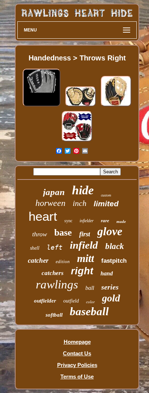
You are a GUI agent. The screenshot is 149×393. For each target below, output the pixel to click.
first (84, 234)
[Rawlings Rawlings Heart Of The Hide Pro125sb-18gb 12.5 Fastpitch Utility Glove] (41, 106)
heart (43, 216)
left (55, 247)
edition (63, 261)
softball (54, 315)
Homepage (77, 342)
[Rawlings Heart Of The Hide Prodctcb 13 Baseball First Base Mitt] (81, 106)
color (90, 302)
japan (54, 192)
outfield (71, 301)
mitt (85, 258)
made (121, 221)
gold (111, 298)
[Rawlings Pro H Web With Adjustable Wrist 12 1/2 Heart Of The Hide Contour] (116, 106)
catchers (53, 273)
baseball (89, 311)
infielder (87, 220)
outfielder (45, 301)
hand (107, 273)
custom (106, 195)
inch (79, 203)
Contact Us (77, 353)
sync (68, 220)
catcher (38, 260)
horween (50, 203)
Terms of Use (77, 376)
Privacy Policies (77, 365)
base (63, 232)
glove (109, 231)
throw (39, 234)
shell (34, 248)
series (110, 287)
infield (84, 245)
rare (105, 220)
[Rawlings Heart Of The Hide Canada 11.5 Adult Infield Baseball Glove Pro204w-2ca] (77, 141)
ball (89, 288)
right (82, 271)
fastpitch (114, 260)
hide (83, 190)
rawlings (57, 284)
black (114, 246)
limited (106, 203)
